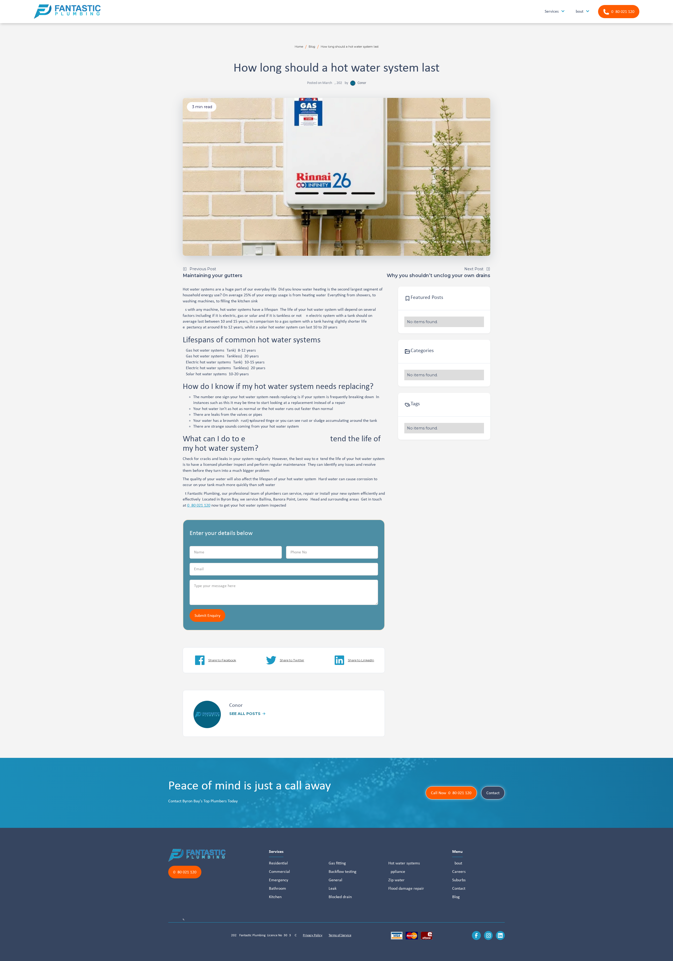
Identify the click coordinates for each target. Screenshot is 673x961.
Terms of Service (340, 935)
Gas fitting (337, 863)
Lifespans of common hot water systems (252, 340)
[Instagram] (488, 935)
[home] (67, 11)
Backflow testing (342, 872)
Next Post (473, 269)
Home (299, 46)
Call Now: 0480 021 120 (451, 793)
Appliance (396, 872)
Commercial (279, 872)
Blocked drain (340, 897)
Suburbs (459, 880)
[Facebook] (476, 935)
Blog (312, 46)
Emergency (278, 880)
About (457, 863)
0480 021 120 (198, 505)
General (335, 880)
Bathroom (277, 889)
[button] (555, 12)
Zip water (396, 880)
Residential (278, 863)
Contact (492, 793)
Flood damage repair (406, 889)
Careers (459, 872)
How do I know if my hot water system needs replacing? (278, 387)
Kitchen (275, 897)
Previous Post (203, 269)
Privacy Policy (312, 935)
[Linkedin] (500, 935)
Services (276, 852)
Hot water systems (404, 863)
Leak (332, 889)
